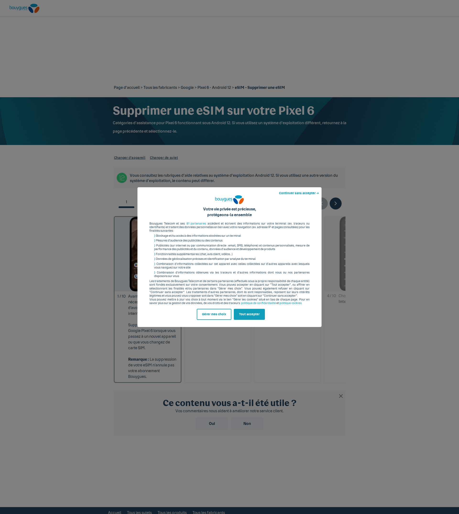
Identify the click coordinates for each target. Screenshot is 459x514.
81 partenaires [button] (196, 223)
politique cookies (290, 303)
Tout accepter (249, 314)
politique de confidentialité (258, 303)
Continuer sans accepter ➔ (299, 193)
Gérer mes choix (214, 314)
